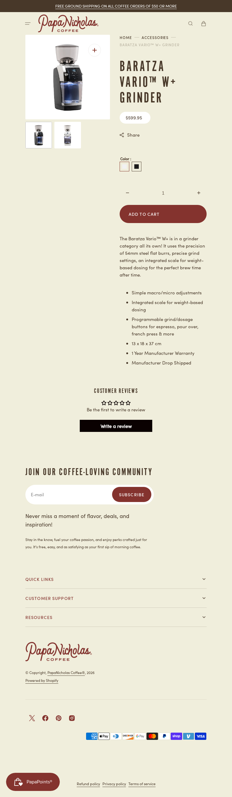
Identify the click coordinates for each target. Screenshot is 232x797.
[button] (27, 23)
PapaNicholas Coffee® (66, 672)
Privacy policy (114, 783)
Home (126, 37)
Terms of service (142, 783)
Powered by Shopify (41, 680)
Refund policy (88, 783)
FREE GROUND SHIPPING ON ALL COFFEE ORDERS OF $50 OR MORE (116, 6)
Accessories (155, 37)
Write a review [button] (116, 426)
